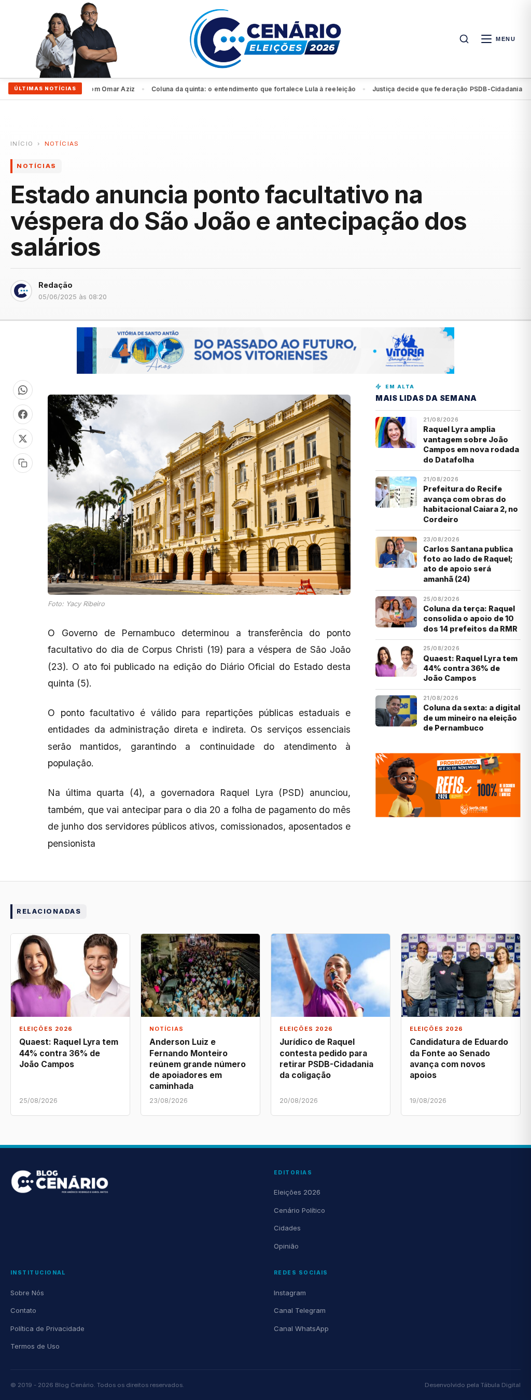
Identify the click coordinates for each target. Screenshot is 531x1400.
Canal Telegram (300, 1310)
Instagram (290, 1293)
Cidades (287, 1228)
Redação (55, 285)
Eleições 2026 (297, 1192)
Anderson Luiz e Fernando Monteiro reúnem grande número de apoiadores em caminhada (197, 1064)
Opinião (286, 1246)
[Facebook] (23, 414)
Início (21, 143)
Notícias (62, 143)
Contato (23, 1310)
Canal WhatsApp (301, 1328)
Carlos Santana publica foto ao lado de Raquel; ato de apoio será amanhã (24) (468, 563)
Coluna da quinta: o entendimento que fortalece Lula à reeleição (226, 89)
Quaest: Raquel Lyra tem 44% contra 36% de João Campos (470, 668)
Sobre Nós (27, 1293)
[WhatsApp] (23, 390)
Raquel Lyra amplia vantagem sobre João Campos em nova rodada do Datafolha (471, 444)
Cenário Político (299, 1210)
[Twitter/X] (23, 439)
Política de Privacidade (47, 1328)
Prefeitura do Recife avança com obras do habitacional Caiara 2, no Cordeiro (470, 503)
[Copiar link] (23, 463)
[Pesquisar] (464, 39)
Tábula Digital (501, 1385)
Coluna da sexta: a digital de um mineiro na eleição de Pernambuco (471, 717)
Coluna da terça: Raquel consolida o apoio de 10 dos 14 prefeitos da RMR (470, 618)
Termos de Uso (35, 1346)
